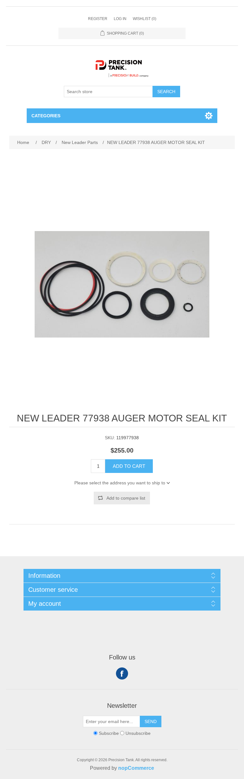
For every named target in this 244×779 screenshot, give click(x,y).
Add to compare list (125, 498)
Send (151, 721)
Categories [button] (45, 115)
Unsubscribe (138, 733)
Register (97, 19)
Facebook (122, 673)
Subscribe (109, 733)
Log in (120, 19)
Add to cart (129, 466)
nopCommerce (136, 768)
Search (166, 91)
